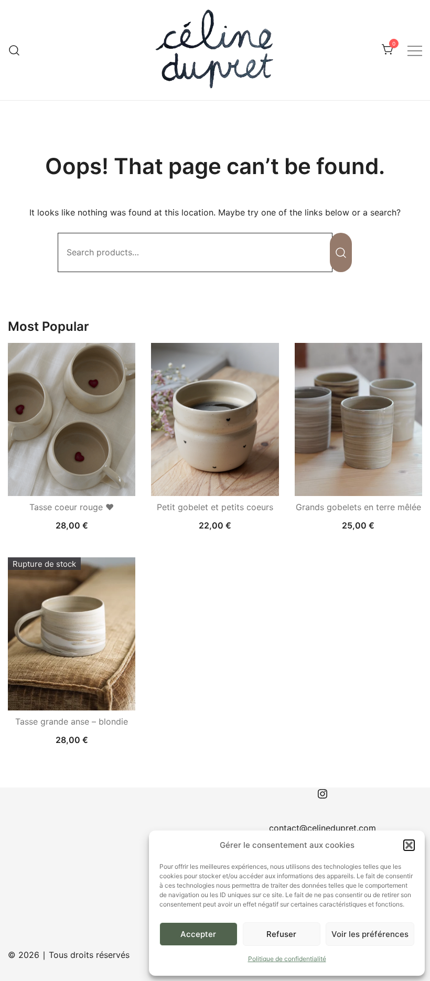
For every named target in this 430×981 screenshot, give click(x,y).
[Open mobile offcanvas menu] (414, 50)
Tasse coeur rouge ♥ (71, 507)
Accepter (198, 934)
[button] (409, 845)
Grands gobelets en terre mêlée (358, 507)
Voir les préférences (369, 934)
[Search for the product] (341, 252)
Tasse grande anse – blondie (71, 721)
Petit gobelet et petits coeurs (215, 507)
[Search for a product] (14, 50)
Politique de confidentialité (287, 959)
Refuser (281, 934)
